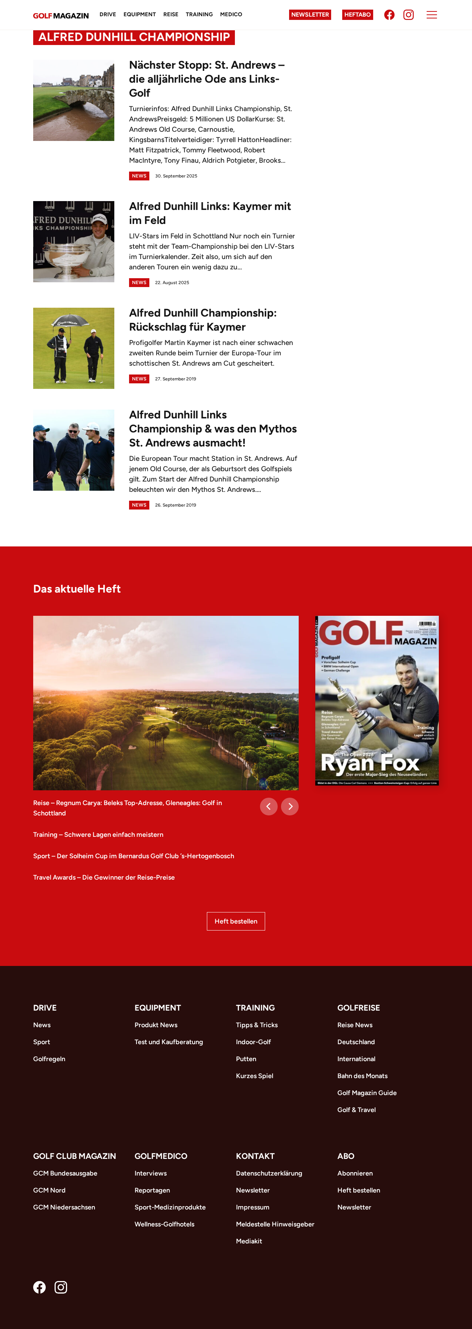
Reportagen (152, 1190)
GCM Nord (49, 1190)
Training (199, 14)
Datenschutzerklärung (269, 1173)
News (139, 176)
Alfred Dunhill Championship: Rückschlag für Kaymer (203, 320)
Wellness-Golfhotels (164, 1224)
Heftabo (357, 14)
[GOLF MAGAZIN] (60, 15)
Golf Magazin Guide (367, 1093)
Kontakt (255, 1156)
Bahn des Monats (362, 1076)
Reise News (354, 1025)
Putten (246, 1059)
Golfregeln (49, 1059)
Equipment (140, 14)
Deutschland (356, 1042)
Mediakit (249, 1241)
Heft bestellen (236, 921)
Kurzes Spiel (254, 1076)
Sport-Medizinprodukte (170, 1207)
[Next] (290, 806)
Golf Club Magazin (74, 1156)
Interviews (151, 1173)
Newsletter (310, 14)
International (356, 1059)
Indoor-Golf (253, 1042)
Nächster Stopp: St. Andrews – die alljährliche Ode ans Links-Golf (207, 79)
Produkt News (156, 1025)
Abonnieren (355, 1173)
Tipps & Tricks (257, 1025)
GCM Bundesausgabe (65, 1173)
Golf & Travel (356, 1110)
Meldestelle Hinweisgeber (275, 1224)
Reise (170, 14)
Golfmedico (161, 1156)
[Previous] (269, 806)
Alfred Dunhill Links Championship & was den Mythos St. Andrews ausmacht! (213, 428)
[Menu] (432, 14)
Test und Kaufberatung (169, 1042)
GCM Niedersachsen (64, 1207)
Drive (108, 14)
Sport (41, 1042)
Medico (231, 14)
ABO (345, 1156)
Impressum (253, 1207)
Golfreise (358, 1008)
